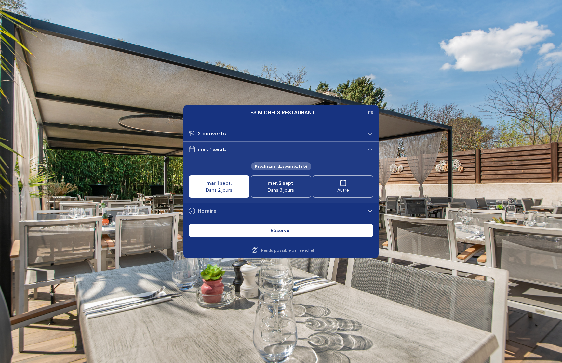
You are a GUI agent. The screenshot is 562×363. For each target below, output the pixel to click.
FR (371, 113)
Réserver (281, 230)
